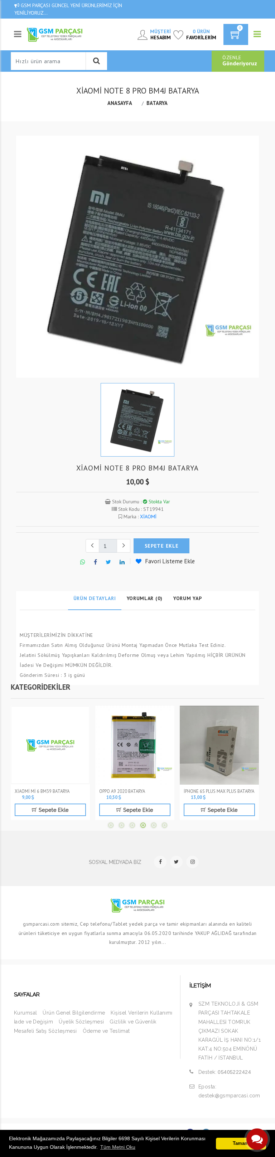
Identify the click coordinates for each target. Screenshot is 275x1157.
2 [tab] (121, 825)
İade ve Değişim (33, 1022)
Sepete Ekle (53, 810)
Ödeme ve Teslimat (106, 1031)
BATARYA (157, 103)
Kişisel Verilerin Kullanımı (141, 1013)
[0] (236, 36)
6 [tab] (164, 825)
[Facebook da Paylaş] (95, 562)
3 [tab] (132, 825)
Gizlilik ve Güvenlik (133, 1022)
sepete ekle (162, 546)
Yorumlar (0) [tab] (145, 598)
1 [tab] (110, 825)
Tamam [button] (241, 1143)
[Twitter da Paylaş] (108, 562)
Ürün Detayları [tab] (94, 598)
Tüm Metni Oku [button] (117, 1147)
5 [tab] (153, 825)
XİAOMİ (148, 516)
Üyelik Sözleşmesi (81, 1022)
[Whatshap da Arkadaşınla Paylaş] (82, 562)
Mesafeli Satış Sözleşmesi (45, 1031)
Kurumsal (25, 1013)
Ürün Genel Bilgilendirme (74, 1013)
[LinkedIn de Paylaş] (122, 562)
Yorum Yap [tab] (187, 598)
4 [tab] (142, 825)
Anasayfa (119, 103)
